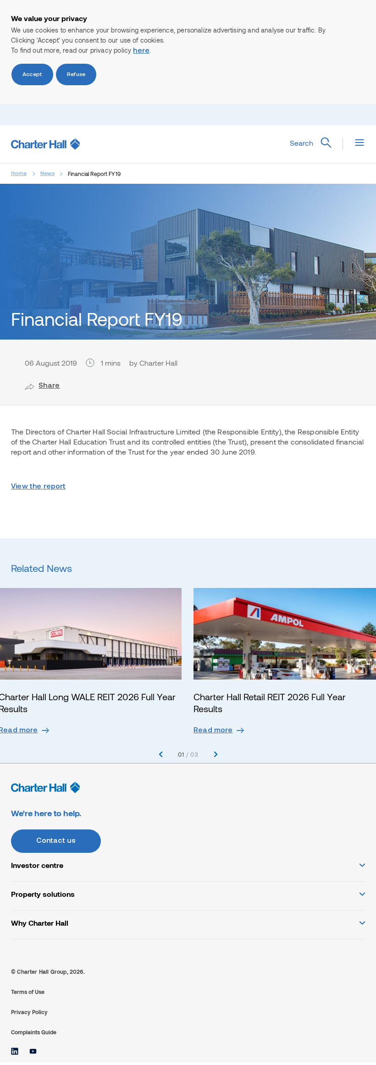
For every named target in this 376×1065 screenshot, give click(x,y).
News (47, 173)
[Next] (216, 754)
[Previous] (161, 754)
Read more (213, 730)
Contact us (56, 841)
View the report (38, 486)
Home (19, 173)
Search (301, 142)
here (141, 51)
